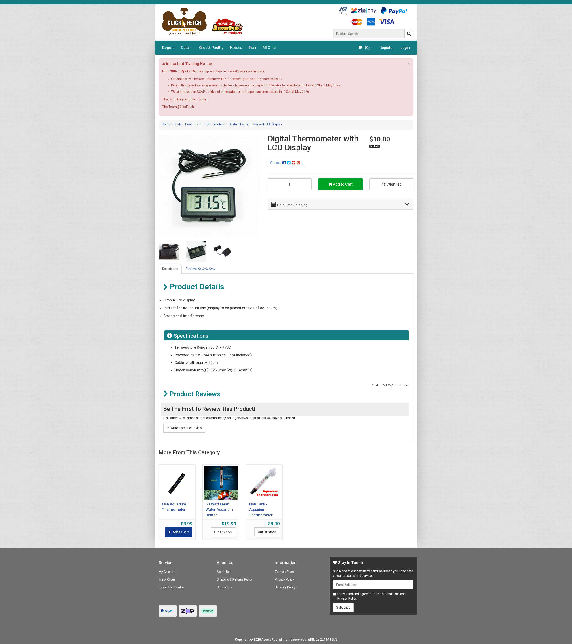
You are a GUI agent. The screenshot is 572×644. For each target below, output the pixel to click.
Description (170, 269)
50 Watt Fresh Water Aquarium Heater (219, 509)
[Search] (408, 33)
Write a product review (186, 428)
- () (366, 47)
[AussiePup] (244, 21)
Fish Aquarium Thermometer (174, 507)
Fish (252, 47)
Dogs (167, 47)
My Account (167, 572)
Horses (236, 47)
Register (387, 47)
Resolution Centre (171, 587)
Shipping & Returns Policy (234, 579)
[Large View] (169, 251)
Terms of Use (284, 572)
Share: (276, 162)
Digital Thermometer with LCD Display (255, 124)
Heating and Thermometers (205, 124)
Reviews (192, 269)
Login (405, 47)
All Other (270, 47)
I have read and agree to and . (371, 596)
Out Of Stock (223, 532)
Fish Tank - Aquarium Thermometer (261, 509)
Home (166, 124)
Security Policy (285, 587)
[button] (340, 204)
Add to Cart (342, 184)
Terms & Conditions (386, 594)
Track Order (167, 579)
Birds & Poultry (211, 47)
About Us (223, 572)
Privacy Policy (284, 579)
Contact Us (224, 587)
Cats (185, 47)
